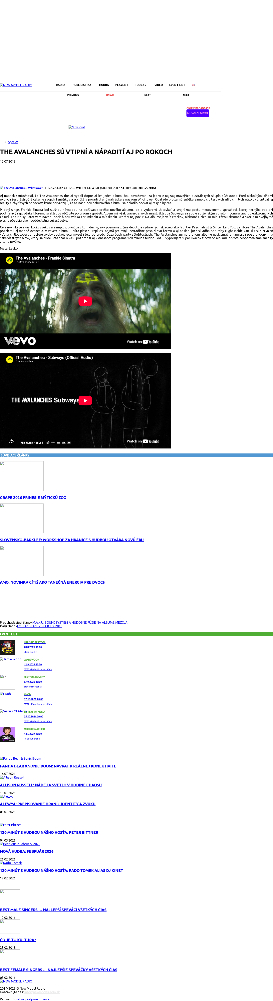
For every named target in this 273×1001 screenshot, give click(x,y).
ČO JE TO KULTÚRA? (18, 940)
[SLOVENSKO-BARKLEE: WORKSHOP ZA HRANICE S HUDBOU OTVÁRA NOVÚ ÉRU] (22, 532)
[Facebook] (223, 82)
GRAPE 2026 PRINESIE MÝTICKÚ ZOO (33, 498)
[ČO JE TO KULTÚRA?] (10, 932)
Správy (13, 142)
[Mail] (236, 82)
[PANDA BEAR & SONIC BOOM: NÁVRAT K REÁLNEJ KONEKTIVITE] (20, 758)
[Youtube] (263, 82)
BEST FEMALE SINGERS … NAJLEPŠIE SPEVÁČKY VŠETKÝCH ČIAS (58, 970)
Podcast (8, 817)
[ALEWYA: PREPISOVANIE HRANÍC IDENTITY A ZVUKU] (7, 796)
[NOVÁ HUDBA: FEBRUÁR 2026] (20, 844)
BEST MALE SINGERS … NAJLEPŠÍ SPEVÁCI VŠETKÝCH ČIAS (53, 910)
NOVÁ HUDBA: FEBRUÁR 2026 (27, 851)
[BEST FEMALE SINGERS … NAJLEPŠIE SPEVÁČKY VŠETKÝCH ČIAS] (10, 962)
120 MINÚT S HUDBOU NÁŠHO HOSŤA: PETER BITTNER (49, 832)
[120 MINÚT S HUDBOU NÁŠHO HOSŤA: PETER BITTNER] (10, 825)
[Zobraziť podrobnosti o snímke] (77, 127)
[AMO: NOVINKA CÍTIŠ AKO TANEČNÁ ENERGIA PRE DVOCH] (22, 574)
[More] (102, 174)
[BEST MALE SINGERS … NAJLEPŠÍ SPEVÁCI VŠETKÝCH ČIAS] (10, 902)
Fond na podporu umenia (31, 999)
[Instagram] (229, 82)
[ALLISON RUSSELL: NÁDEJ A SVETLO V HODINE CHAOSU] (12, 777)
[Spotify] (250, 82)
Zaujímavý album (15, 750)
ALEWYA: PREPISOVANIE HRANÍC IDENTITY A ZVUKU (48, 804)
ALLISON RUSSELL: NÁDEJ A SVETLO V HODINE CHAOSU (51, 785)
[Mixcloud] (270, 82)
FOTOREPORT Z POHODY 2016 (39, 626)
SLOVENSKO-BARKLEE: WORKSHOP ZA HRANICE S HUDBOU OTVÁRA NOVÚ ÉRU (72, 540)
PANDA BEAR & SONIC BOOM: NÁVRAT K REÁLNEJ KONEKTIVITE (58, 766)
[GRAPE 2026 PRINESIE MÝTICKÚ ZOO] (22, 490)
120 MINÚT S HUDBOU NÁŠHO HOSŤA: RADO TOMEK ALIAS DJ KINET (61, 870)
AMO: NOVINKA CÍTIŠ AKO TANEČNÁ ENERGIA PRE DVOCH (53, 582)
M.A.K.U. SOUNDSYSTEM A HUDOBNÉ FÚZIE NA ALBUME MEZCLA (80, 622)
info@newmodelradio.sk (42, 992)
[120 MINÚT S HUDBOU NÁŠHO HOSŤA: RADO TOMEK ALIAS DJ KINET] (11, 863)
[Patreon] (243, 82)
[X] (257, 82)
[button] (216, 84)
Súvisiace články (15, 455)
